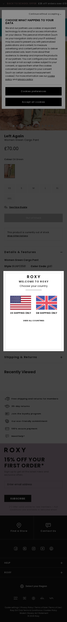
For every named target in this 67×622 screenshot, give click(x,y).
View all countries (33, 320)
